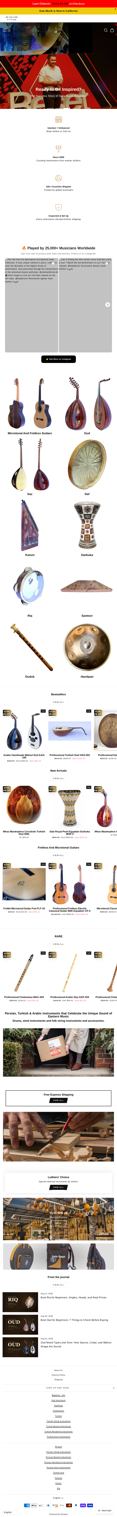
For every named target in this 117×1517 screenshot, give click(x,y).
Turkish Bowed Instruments (58, 1426)
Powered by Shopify (58, 1514)
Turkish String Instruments (58, 1421)
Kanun (58, 1483)
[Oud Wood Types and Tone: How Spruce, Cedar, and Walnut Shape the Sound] (20, 1347)
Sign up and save (57, 1388)
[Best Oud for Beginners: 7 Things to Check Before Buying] (20, 1325)
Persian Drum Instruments (59, 1467)
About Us (58, 1370)
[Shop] (58, 1219)
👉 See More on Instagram (58, 359)
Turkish (58, 1416)
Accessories (58, 1411)
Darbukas (58, 1405)
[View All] (58, 1068)
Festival (58, 1478)
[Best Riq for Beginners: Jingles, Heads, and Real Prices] (20, 1302)
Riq (58, 1488)
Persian (58, 1447)
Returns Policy (58, 1375)
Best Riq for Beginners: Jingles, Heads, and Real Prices (73, 1297)
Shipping (58, 1380)
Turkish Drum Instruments (58, 1437)
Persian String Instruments (58, 1452)
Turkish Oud (58, 1473)
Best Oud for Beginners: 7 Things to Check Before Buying (74, 1320)
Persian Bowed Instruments (58, 1457)
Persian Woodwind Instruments (58, 1462)
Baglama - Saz (58, 1395)
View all (58, 702)
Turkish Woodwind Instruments (58, 1431)
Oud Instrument (58, 1400)
